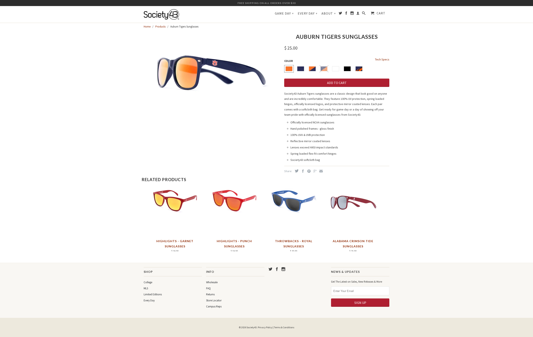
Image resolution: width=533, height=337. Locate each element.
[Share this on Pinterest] (308, 171)
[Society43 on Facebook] (346, 13)
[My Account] (358, 13)
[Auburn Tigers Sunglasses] (212, 73)
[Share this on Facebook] (302, 171)
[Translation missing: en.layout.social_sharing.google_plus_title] (314, 171)
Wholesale (212, 282)
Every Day (308, 13)
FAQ (208, 288)
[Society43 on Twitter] (340, 13)
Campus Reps (214, 306)
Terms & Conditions (284, 327)
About (328, 13)
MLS (146, 288)
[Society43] (173, 14)
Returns (210, 294)
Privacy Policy (265, 327)
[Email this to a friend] (320, 171)
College (148, 282)
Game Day (284, 13)
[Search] (364, 13)
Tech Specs (382, 59)
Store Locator (214, 300)
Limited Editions (153, 294)
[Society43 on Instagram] (352, 13)
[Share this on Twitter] (296, 171)
